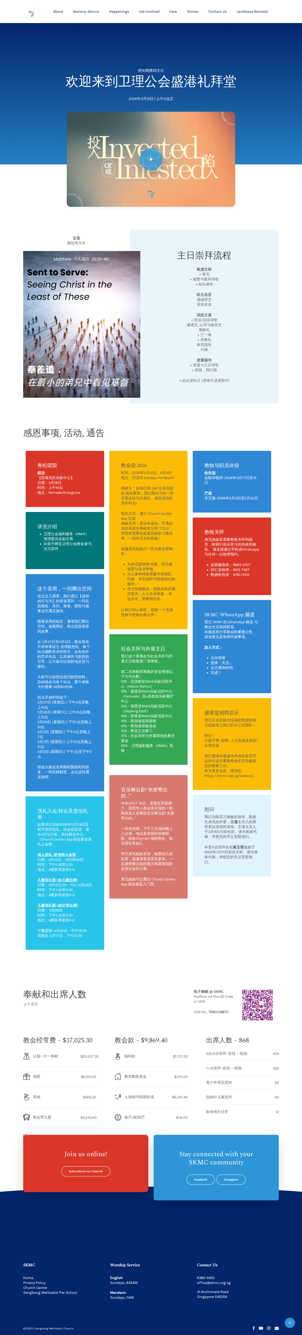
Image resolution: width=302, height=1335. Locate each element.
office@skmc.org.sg (214, 1282)
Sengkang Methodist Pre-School (50, 1292)
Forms (28, 1278)
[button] (85, 1171)
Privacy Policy (34, 1282)
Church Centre (35, 1287)
